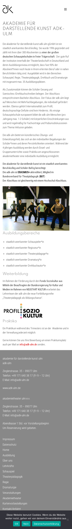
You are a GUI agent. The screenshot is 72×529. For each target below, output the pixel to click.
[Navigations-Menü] (65, 9)
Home (6, 450)
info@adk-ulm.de (28, 344)
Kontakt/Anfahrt (12, 509)
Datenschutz (9, 444)
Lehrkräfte (8, 466)
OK (16, 523)
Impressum (9, 439)
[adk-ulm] (8, 9)
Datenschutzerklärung (46, 523)
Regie (6, 482)
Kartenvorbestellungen (15, 503)
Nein (26, 523)
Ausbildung (9, 455)
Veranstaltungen (12, 492)
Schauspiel (8, 471)
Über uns (7, 460)
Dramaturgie (9, 487)
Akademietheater (12, 498)
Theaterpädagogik (13, 476)
